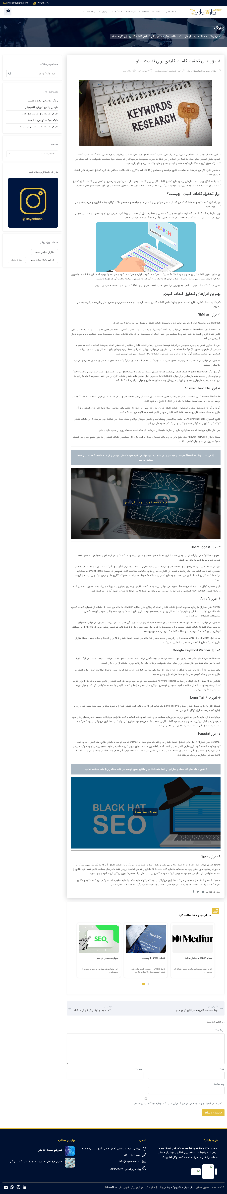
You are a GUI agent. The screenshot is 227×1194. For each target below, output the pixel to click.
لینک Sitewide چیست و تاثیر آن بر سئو (146, 503)
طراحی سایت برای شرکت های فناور (39, 114)
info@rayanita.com (17, 3)
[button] (149, 984)
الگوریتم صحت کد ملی (50, 1150)
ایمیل (139, 1069)
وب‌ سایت (219, 1084)
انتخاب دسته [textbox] (48, 154)
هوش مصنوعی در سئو (107, 958)
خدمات (145, 11)
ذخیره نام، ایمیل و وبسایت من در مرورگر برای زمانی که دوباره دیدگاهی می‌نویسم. (178, 1104)
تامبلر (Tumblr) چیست (153, 958)
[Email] (6, 1188)
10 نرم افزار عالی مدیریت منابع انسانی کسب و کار (36, 1162)
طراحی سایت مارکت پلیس (42, 260)
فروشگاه (118, 11)
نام (222, 1069)
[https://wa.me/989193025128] (12, 1188)
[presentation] (78, 953)
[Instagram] (18, 1188)
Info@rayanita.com (129, 1161)
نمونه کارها (131, 11)
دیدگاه (220, 1030)
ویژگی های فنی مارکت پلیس (43, 101)
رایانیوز (105, 11)
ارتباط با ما (90, 11)
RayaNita (112, 1188)
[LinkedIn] (24, 1188)
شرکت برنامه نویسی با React (43, 120)
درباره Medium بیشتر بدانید (198, 958)
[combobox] (32, 154)
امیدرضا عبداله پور (161, 71)
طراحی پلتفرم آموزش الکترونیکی (41, 107)
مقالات (158, 11)
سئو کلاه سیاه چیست (146, 812)
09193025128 (116, 1169)
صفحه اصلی (170, 11)
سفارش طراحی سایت (45, 252)
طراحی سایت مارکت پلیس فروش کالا (38, 127)
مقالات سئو (191, 71)
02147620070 (43, 3)
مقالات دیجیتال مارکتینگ (206, 71)
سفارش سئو (16, 260)
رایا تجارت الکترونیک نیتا (180, 1188)
